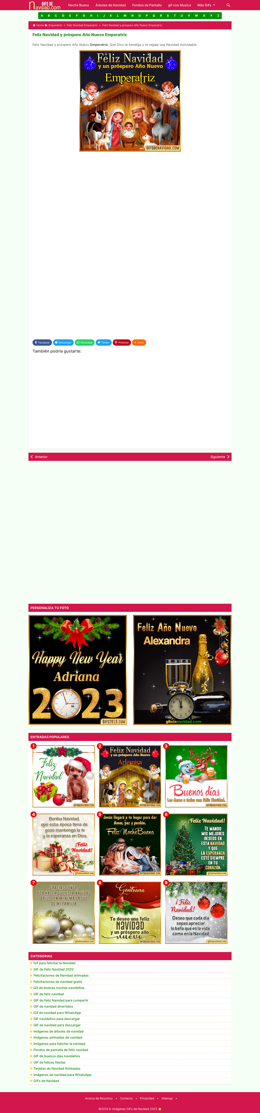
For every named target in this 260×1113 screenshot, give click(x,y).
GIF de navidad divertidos (53, 1006)
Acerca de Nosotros (99, 1098)
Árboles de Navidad (110, 5)
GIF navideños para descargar (57, 1019)
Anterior (41, 457)
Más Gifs (204, 5)
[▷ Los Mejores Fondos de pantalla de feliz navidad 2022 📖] (63, 776)
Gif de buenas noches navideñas (59, 988)
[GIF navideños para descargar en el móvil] (63, 845)
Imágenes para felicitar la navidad (59, 1044)
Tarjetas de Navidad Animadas (57, 1068)
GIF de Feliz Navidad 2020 (54, 969)
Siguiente (217, 457)
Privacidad (147, 1098)
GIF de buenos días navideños (57, 1056)
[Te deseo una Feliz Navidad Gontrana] (130, 913)
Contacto (126, 1098)
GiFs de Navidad (46, 1081)
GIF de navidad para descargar (57, 1025)
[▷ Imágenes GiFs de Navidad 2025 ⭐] (45, 5)
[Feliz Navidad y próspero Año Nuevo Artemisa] (130, 776)
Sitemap (167, 1098)
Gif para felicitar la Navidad (54, 963)
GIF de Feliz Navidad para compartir (61, 1000)
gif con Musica (179, 5)
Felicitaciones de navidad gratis (58, 982)
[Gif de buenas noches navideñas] (130, 845)
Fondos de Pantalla (147, 5)
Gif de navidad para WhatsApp (57, 1013)
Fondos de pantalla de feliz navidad (61, 1050)
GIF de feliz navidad (49, 994)
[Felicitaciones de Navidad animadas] (196, 913)
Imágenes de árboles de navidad (58, 1031)
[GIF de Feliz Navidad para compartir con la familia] (63, 913)
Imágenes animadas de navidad (58, 1037)
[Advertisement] (130, 185)
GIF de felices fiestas (50, 1062)
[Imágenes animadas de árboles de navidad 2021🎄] (196, 845)
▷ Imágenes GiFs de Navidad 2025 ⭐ (135, 1109)
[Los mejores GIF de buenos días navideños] (196, 776)
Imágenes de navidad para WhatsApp (62, 1075)
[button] (42, 15)
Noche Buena (78, 5)
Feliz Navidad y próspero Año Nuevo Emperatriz (79, 34)
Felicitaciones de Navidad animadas (61, 975)
